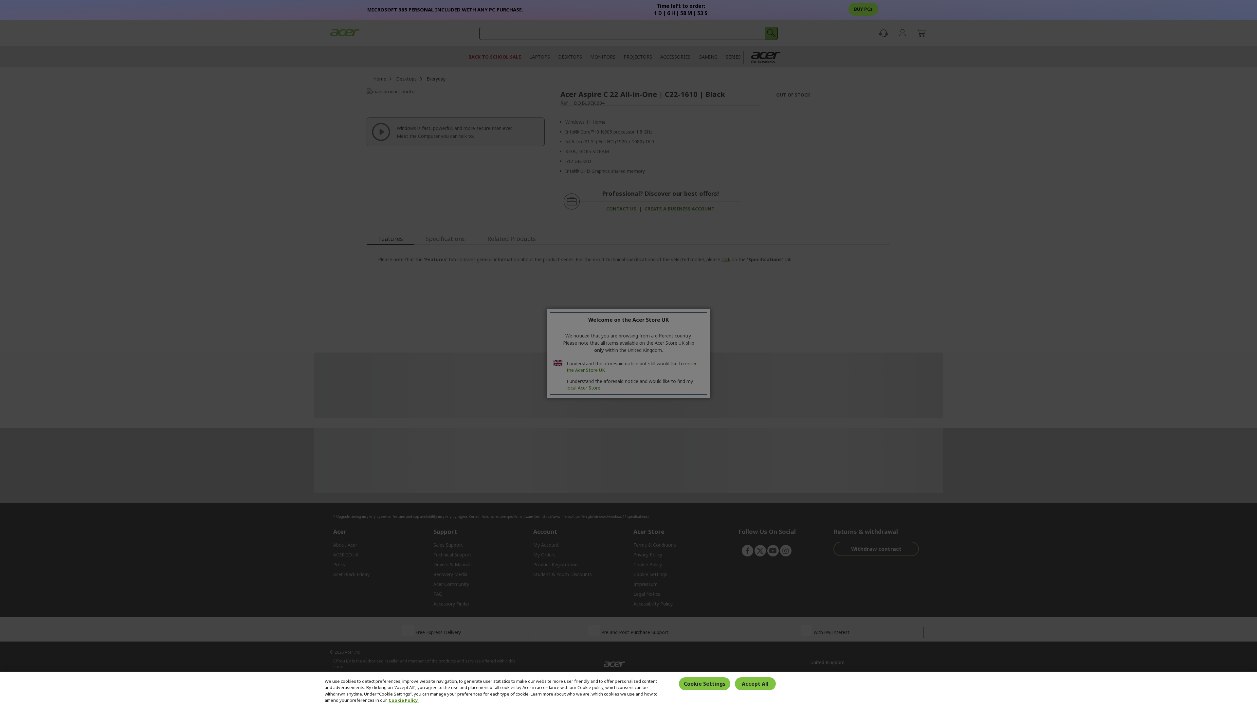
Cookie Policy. (404, 700)
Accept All (755, 683)
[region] (628, 689)
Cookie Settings (704, 683)
